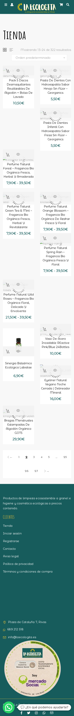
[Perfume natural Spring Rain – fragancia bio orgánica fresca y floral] (55, 243)
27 (36, 471)
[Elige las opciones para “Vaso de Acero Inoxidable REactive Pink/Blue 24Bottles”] (45, 329)
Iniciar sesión (12, 533)
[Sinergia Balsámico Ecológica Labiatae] (18, 343)
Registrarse (11, 541)
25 (65, 457)
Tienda (7, 526)
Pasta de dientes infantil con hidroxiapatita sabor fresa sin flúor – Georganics (55, 131)
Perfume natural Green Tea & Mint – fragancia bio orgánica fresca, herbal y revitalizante (18, 217)
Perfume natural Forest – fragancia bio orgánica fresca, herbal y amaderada (18, 170)
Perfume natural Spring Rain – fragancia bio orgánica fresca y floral (55, 256)
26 (27, 471)
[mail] (51, 713)
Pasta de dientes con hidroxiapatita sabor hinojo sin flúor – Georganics (55, 87)
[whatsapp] (44, 713)
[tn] (36, 713)
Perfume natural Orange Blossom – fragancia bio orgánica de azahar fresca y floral (55, 215)
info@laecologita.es (22, 637)
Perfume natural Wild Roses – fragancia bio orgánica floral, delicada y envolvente (18, 303)
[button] (8, 71)
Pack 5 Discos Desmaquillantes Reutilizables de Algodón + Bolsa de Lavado (18, 89)
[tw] (28, 713)
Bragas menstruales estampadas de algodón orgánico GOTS (18, 427)
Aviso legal (11, 556)
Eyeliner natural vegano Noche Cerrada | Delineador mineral (55, 386)
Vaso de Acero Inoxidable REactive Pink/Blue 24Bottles (55, 343)
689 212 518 (15, 629)
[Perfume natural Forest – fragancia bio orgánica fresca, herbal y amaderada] (18, 159)
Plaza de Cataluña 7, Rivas (27, 622)
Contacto (9, 549)
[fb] (21, 713)
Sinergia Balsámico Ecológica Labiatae (18, 365)
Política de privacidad (18, 564)
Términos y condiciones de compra (27, 571)
